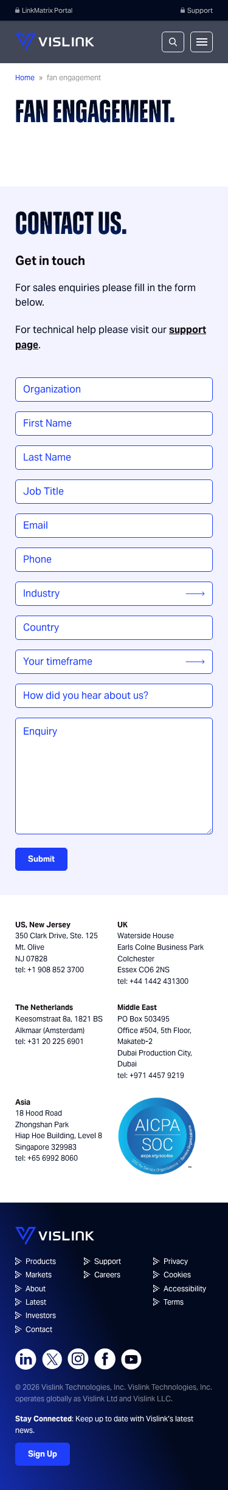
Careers (107, 1274)
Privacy (176, 1261)
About (36, 1288)
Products (41, 1261)
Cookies (177, 1274)
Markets (39, 1274)
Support (200, 10)
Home (25, 77)
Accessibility (185, 1288)
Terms (174, 1301)
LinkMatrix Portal (47, 10)
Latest (36, 1301)
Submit (41, 859)
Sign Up (42, 1454)
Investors (41, 1315)
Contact (39, 1329)
